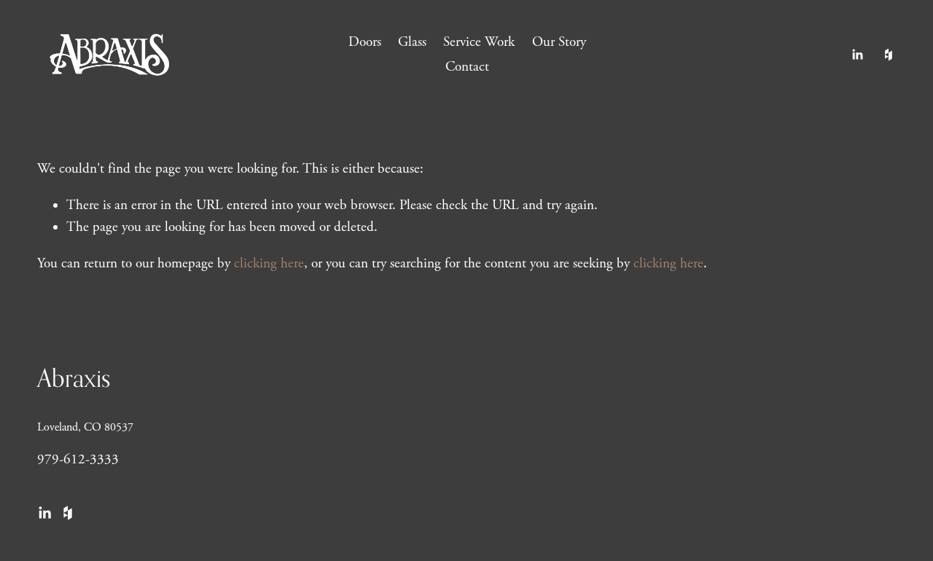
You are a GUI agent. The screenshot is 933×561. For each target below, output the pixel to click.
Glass (412, 42)
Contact (467, 67)
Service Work (479, 42)
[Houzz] (888, 54)
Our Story (559, 42)
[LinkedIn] (857, 54)
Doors (364, 42)
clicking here (269, 263)
